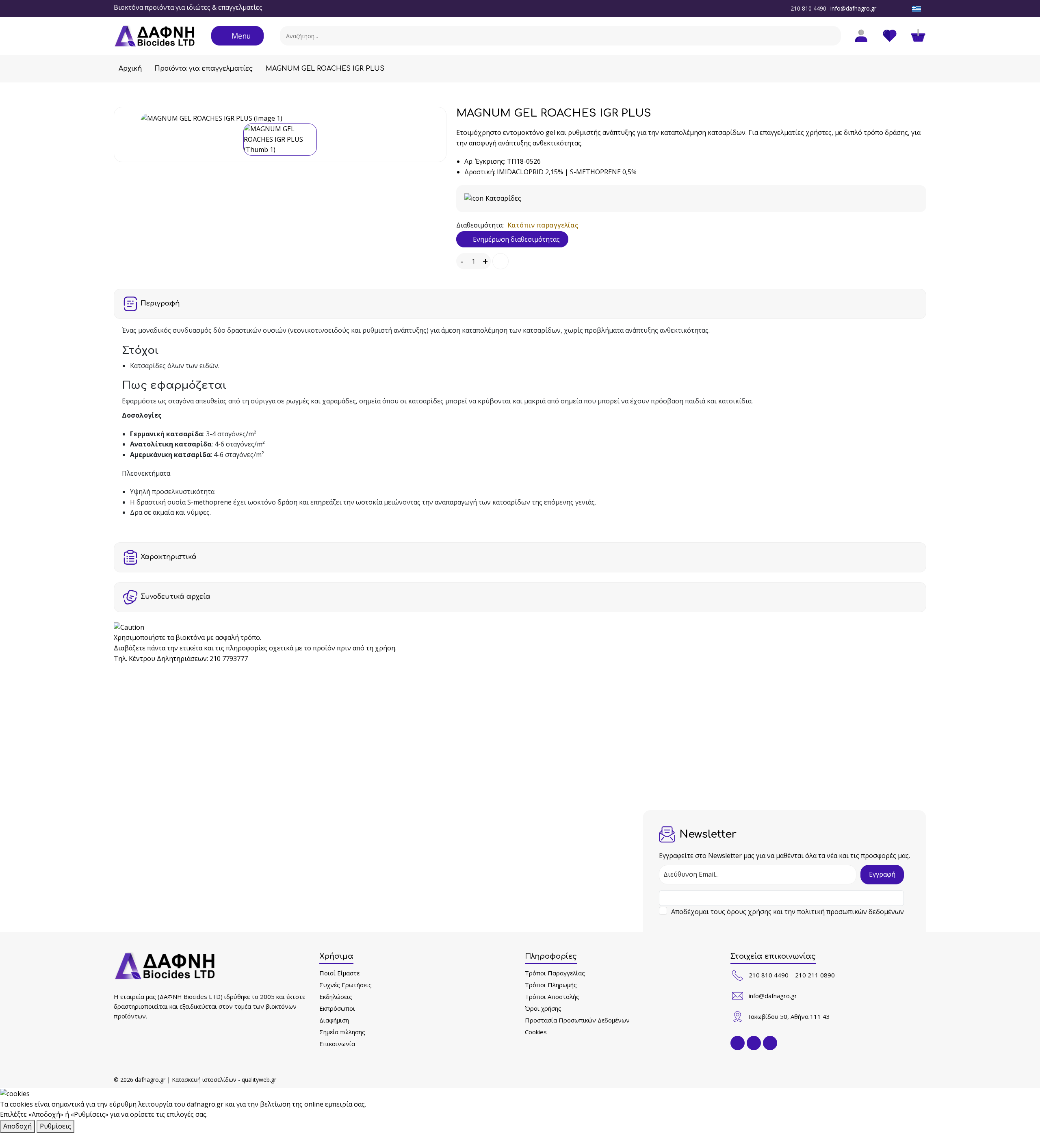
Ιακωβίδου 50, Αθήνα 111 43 (789, 1016)
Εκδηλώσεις (335, 996)
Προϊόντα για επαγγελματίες (203, 68)
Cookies (536, 1032)
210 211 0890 (815, 975)
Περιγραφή (160, 303)
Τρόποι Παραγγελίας (555, 973)
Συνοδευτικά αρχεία (175, 596)
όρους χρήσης (749, 911)
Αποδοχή (17, 1126)
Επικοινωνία (337, 1044)
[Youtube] (905, 8)
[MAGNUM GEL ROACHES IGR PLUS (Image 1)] (280, 118)
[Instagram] (894, 8)
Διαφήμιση (334, 1020)
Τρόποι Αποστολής (552, 996)
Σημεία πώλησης (342, 1032)
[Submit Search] (832, 35)
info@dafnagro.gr (853, 8)
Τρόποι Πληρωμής (551, 985)
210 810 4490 (808, 8)
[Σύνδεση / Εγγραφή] (861, 36)
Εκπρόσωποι (337, 1008)
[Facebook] (883, 8)
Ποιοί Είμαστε (339, 973)
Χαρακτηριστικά (169, 557)
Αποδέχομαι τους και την (787, 912)
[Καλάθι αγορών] (918, 36)
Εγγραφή (882, 874)
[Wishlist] (500, 261)
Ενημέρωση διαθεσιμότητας (515, 239)
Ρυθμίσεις (55, 1126)
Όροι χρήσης (543, 1008)
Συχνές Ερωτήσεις (345, 985)
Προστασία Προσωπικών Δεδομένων (577, 1020)
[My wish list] (890, 36)
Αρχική (130, 68)
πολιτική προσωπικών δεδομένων (850, 911)
